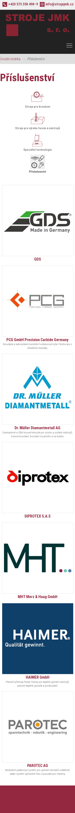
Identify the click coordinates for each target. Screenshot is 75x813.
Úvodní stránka (10, 59)
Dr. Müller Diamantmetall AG (37, 428)
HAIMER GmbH (37, 677)
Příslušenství (37, 171)
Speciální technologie (37, 150)
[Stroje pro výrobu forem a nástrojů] (38, 124)
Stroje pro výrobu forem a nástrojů (37, 128)
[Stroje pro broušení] (38, 103)
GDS (37, 259)
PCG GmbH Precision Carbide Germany (37, 340)
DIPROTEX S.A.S (38, 516)
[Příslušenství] (37, 168)
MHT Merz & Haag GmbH (37, 596)
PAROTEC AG (37, 765)
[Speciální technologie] (38, 146)
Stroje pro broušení (37, 106)
